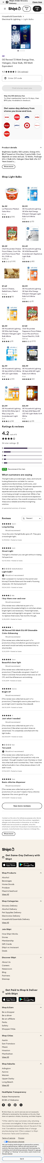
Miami (4, 1047)
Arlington (6, 1068)
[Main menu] (4, 8)
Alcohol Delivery (9, 909)
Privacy (21, 1138)
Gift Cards (7, 944)
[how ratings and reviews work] (18, 443)
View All (5, 894)
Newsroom (7, 969)
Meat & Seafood (9, 891)
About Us (6, 962)
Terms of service (8, 1138)
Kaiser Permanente (11, 1097)
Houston (6, 1050)
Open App (37, 2)
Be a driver (7, 1015)
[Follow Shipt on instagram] (9, 1105)
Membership (8, 941)
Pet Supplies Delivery (11, 913)
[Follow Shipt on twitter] (21, 1105)
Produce (6, 888)
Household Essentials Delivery (16, 919)
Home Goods (8, 884)
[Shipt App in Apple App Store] (9, 865)
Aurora (5, 1072)
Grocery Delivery (9, 906)
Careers (5, 966)
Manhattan (7, 1054)
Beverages (7, 881)
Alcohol (5, 878)
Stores (5, 937)
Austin (5, 1040)
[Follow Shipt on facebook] (3, 1105)
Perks (4, 1022)
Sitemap (6, 979)
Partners (6, 976)
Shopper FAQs (8, 1029)
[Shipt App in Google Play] (27, 865)
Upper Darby (8, 1079)
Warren (5, 1075)
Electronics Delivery (11, 916)
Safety (5, 1026)
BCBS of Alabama (10, 1100)
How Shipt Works (10, 934)
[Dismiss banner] (3, 2)
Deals (4, 951)
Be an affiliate (8, 1019)
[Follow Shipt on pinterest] (15, 1105)
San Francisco (8, 1044)
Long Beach (7, 1082)
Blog (4, 972)
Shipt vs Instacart (10, 947)
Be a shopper (8, 1012)
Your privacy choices (16, 1142)
